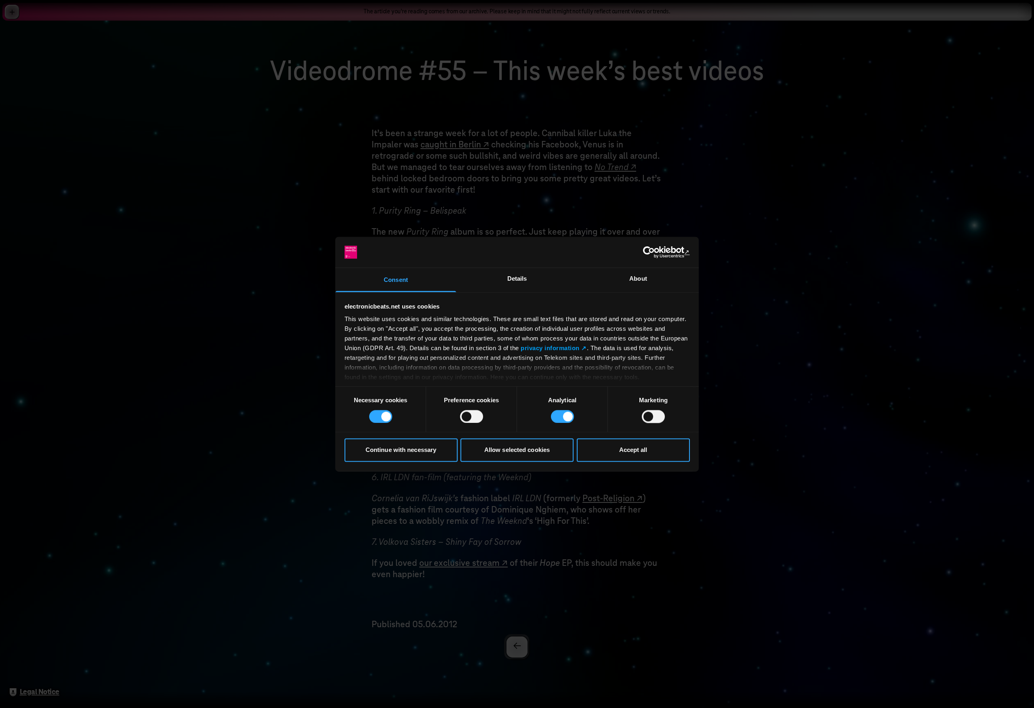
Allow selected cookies (517, 450)
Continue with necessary (401, 450)
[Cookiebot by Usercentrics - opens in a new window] (654, 252)
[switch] (471, 416)
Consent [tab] (396, 280)
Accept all (633, 450)
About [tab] (638, 278)
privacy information (550, 348)
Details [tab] (517, 278)
